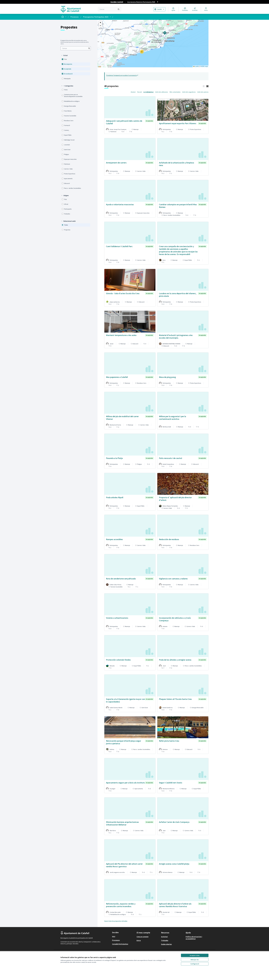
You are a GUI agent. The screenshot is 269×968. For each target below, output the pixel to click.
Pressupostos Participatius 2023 (95, 17)
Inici (113, 936)
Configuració (194, 964)
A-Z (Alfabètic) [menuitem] (149, 92)
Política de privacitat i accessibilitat (194, 938)
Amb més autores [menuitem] (202, 92)
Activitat (164, 937)
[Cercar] (118, 9)
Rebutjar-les (195, 960)
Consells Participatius (120, 944)
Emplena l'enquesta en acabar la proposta (122, 75)
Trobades (164, 940)
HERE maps (204, 66)
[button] (64, 55)
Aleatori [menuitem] (133, 92)
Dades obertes (166, 944)
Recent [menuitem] (139, 92)
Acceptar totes (195, 955)
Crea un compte (142, 937)
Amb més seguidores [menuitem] (189, 92)
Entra (139, 940)
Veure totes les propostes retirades (115, 921)
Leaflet (196, 66)
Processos (74, 17)
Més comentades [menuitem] (175, 92)
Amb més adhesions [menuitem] (161, 92)
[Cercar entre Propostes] (89, 48)
